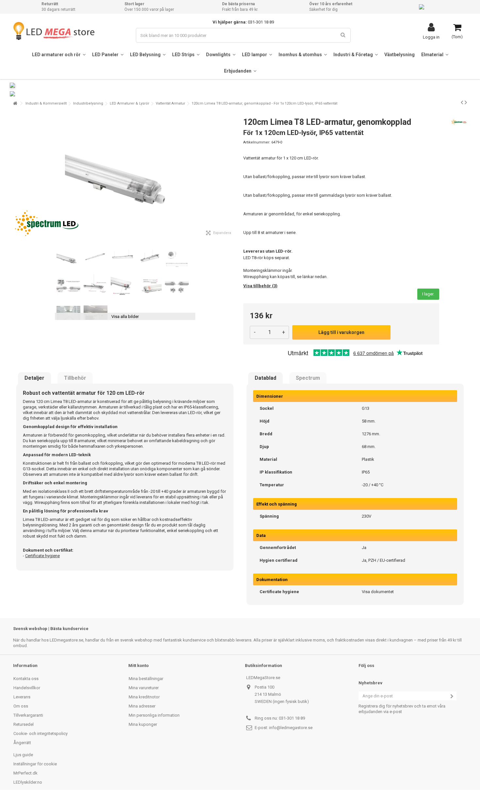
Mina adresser (142, 706)
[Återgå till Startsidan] (15, 103)
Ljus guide (23, 754)
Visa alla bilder (125, 316)
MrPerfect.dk (25, 773)
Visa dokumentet (378, 591)
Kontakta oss (26, 678)
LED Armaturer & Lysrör (129, 103)
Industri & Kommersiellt (46, 103)
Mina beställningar (146, 678)
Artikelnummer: (256, 142)
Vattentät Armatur (170, 103)
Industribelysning (88, 103)
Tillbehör (75, 378)
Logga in (431, 37)
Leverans (21, 696)
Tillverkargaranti (28, 715)
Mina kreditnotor (144, 696)
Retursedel (23, 724)
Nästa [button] (233, 176)
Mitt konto (138, 665)
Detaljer (34, 378)
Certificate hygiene (42, 555)
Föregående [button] (17, 176)
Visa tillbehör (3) (260, 285)
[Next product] (466, 102)
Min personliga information (154, 715)
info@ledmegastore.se (290, 727)
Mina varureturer (144, 687)
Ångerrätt (22, 742)
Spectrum (308, 378)
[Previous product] (462, 102)
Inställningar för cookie (35, 763)
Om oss (20, 706)
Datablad (265, 378)
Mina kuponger (143, 724)
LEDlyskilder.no (27, 782)
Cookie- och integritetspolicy (40, 733)
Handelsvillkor (26, 687)
